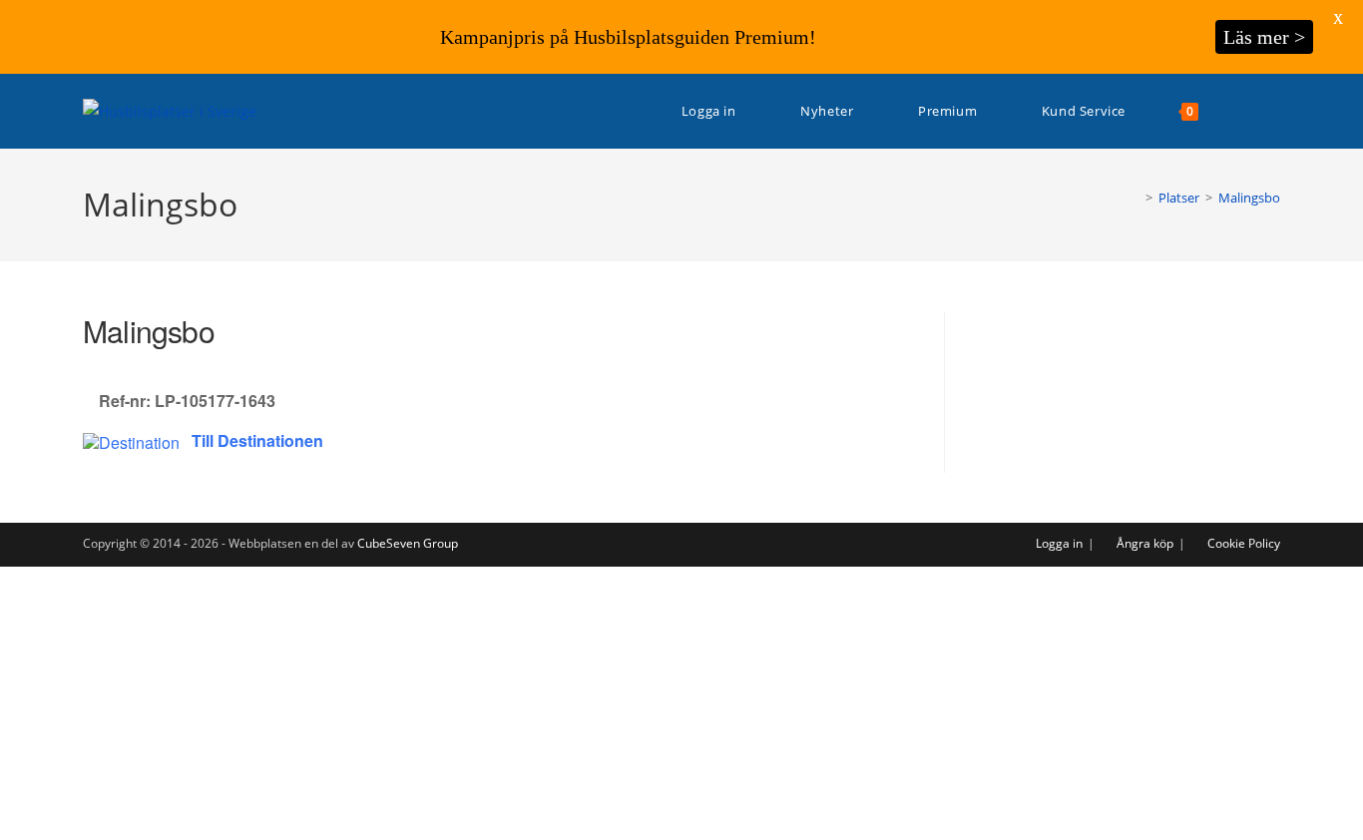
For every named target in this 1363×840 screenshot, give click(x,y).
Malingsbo (1249, 198)
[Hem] (1134, 198)
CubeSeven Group (407, 543)
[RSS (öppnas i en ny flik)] (1274, 111)
